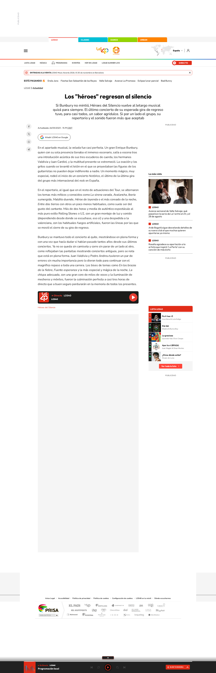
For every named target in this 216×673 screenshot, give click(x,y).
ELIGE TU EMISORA (176, 667)
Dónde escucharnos (162, 598)
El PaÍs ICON (114, 614)
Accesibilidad (63, 598)
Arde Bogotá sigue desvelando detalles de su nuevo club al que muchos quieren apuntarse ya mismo (170, 230)
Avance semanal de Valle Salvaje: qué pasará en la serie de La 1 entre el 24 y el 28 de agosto (169, 213)
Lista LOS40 (29, 63)
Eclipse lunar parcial (148, 80)
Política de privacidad (81, 598)
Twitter (28, 134)
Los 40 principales (88, 606)
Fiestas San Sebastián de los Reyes (79, 80)
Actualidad (38, 88)
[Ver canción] (156, 317)
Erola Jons (53, 80)
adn (149, 606)
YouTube (102, 567)
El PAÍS (74, 606)
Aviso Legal (50, 598)
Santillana (102, 606)
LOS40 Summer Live (111, 63)
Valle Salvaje (105, 80)
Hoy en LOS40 (91, 63)
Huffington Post (78, 609)
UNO (94, 609)
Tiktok (96, 567)
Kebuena (158, 609)
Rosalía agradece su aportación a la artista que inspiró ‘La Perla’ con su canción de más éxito (167, 247)
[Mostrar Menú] (28, 50)
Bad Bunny (166, 80)
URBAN (143, 40)
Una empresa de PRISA (48, 608)
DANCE (114, 40)
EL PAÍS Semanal (136, 609)
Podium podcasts (101, 614)
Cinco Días (114, 609)
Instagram (90, 567)
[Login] (188, 50)
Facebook (28, 126)
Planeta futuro (147, 609)
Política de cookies (101, 598)
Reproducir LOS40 (133, 297)
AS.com (140, 606)
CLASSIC (85, 40)
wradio (103, 609)
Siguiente (124, 667)
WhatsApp (28, 141)
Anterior (91, 667)
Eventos (76, 63)
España (176, 50)
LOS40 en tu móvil (143, 598)
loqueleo (139, 614)
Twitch (119, 567)
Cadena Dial (125, 609)
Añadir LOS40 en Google (56, 137)
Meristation (153, 614)
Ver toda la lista (168, 366)
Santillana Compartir (117, 606)
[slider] (108, 661)
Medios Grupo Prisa (48, 615)
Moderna (87, 614)
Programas (61, 63)
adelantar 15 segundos (117, 667)
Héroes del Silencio (46, 307)
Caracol (160, 606)
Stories (125, 567)
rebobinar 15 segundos (98, 667)
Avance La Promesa (125, 80)
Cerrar (190, 72)
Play (108, 667)
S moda (126, 614)
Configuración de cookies (122, 598)
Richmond (72, 614)
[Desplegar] (108, 657)
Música (43, 63)
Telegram (28, 149)
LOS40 (54, 40)
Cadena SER (130, 606)
